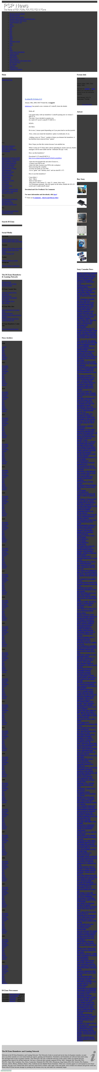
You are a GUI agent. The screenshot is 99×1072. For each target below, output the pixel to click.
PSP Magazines (6, 170)
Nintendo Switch (15, 41)
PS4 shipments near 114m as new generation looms (86, 562)
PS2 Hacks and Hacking (9, 204)
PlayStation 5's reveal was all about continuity (86, 707)
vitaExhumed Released (84, 1014)
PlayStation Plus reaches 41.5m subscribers (85, 760)
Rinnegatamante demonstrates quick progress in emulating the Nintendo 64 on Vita (87, 811)
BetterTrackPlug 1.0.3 (84, 853)
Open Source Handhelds (17, 52)
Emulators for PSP (7, 193)
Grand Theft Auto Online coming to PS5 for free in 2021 (87, 693)
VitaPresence (81, 830)
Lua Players (5, 182)
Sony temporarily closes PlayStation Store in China (85, 779)
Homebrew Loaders (8, 180)
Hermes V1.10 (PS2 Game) (85, 535)
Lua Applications (7, 186)
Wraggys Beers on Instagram (10, 266)
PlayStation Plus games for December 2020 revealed (85, 444)
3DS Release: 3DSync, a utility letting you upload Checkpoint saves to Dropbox (87, 955)
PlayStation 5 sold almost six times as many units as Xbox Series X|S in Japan (86, 473)
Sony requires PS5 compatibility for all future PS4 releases (87, 724)
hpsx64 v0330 (81, 544)
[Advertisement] (12, 111)
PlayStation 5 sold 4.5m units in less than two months (86, 289)
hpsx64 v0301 (81, 781)
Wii (11, 48)
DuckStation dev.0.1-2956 (85, 306)
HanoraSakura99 (14, 994)
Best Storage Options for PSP (11, 158)
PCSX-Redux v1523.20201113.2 (82, 538)
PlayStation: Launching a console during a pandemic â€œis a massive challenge (85, 621)
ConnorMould (13, 996)
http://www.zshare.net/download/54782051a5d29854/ (45, 158)
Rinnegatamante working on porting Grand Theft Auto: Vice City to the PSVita (86, 526)
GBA (11, 45)
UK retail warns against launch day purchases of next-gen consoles (86, 589)
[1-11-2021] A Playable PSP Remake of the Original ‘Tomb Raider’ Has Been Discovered (87, 330)
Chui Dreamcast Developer (10, 329)
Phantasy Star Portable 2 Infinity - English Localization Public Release (86, 553)
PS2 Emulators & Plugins (9, 199)
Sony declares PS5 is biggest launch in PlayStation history (86, 447)
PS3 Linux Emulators (8, 146)
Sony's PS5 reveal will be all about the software (86, 753)
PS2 (11, 34)
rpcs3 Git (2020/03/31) (84, 886)
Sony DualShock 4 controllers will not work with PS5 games (86, 647)
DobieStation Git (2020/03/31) (86, 884)
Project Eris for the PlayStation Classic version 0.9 (87, 855)
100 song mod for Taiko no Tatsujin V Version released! (86, 867)
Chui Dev (13, 66)
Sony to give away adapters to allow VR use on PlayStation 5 (87, 571)
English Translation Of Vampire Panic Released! (85, 629)
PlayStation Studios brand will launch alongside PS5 (87, 773)
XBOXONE (13, 57)
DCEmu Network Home (17, 14)
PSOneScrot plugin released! (86, 870)
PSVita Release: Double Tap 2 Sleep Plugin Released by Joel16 (87, 521)
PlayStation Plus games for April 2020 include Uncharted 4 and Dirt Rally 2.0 (86, 845)
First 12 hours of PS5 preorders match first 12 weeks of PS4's (87, 558)
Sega (11, 24)
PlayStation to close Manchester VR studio (84, 994)
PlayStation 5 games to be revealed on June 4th (85, 740)
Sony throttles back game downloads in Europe (85, 925)
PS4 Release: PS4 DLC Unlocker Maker (84, 286)
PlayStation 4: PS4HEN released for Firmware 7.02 (86, 376)
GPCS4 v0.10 (81, 986)
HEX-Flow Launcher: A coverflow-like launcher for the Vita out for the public (87, 506)
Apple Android (14, 54)
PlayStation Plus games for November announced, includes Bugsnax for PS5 (85, 547)
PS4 (11, 31)
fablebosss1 (28, 106)
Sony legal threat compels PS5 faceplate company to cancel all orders (87, 584)
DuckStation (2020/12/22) (85, 370)
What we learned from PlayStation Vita (84, 324)
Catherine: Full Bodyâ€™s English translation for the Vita (87, 815)
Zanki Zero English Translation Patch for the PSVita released (85, 511)
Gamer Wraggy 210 (16, 22)
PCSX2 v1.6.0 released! (84, 776)
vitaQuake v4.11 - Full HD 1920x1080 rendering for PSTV (85, 785)
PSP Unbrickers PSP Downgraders (7, 174)
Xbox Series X (14, 59)
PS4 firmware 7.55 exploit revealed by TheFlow (85, 317)
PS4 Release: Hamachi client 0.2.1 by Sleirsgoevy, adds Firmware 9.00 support (86, 278)
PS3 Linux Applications (9, 149)
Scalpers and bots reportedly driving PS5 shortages (86, 451)
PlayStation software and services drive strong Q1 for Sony (86, 651)
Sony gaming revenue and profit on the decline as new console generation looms (86, 1004)
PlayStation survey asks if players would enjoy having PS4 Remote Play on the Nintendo (86, 1010)
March (4, 355)
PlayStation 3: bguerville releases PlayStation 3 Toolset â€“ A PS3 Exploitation (86, 894)
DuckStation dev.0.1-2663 (85, 355)
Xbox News (5, 303)
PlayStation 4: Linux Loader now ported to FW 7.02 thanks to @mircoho (87, 363)
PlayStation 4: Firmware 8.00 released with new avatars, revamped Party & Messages (86, 500)
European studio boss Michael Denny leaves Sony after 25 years (87, 908)
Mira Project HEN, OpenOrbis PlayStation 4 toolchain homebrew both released (87, 769)
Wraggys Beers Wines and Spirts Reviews (22, 19)
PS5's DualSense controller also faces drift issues (86, 300)
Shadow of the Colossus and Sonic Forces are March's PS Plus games (86, 950)
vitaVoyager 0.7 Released (85, 861)
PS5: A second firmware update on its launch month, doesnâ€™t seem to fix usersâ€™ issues (86, 437)
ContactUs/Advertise (16, 69)
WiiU (11, 50)
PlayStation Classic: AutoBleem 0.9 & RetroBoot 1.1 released (86, 793)
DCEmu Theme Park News (18, 21)
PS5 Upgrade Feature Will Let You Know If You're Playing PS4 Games (87, 358)
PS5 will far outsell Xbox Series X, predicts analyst (85, 690)
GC (11, 47)
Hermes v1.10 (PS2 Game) (85, 614)
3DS (11, 36)
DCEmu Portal (6, 282)
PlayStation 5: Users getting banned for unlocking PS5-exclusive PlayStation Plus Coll (87, 431)
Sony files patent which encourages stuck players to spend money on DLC (86, 978)
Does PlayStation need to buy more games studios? (86, 593)
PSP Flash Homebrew (8, 165)
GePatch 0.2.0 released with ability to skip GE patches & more (86, 495)
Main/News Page (7, 80)
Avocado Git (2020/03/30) (85, 882)
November (5, 368)
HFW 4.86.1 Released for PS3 (86, 875)
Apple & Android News (9, 292)
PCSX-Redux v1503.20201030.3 (83, 541)
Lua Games (5, 184)
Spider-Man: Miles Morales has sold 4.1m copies (86, 293)
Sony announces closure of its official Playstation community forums (87, 967)
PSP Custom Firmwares (9, 163)
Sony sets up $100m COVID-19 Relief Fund (86, 850)
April (3, 354)
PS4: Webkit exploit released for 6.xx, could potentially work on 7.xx (86, 410)
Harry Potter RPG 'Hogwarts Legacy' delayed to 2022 (86, 321)
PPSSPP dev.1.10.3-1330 (85, 407)
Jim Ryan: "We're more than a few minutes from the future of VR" (87, 575)
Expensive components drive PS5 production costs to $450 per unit (86, 972)
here (55, 194)
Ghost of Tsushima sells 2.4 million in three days (85, 638)
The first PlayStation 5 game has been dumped (86, 454)
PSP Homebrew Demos (9, 168)
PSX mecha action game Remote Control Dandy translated (85, 478)
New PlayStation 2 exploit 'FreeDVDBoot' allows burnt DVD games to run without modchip (86, 678)
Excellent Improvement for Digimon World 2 (86, 348)
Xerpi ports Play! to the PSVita (87, 877)
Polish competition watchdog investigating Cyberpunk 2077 (87, 334)
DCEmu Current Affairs (17, 17)
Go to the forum (87, 104)
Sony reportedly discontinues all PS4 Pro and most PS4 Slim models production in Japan (87, 342)
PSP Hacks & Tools (8, 166)
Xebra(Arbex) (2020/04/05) (86, 825)
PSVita (12, 26)
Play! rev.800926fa (83, 346)
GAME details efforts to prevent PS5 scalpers (85, 308)
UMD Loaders (6, 179)
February (4, 357)
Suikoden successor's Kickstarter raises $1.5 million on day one (86, 642)
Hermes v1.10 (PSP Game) (85, 797)
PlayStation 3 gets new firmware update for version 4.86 (86, 889)
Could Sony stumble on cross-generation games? (86, 655)
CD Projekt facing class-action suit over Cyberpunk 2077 (87, 368)
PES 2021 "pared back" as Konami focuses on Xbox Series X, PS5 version (86, 659)
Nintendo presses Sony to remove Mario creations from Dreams (86, 920)
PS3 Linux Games (7, 148)
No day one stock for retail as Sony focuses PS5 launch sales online (86, 598)
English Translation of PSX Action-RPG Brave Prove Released (86, 1019)
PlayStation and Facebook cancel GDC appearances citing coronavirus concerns (86, 962)
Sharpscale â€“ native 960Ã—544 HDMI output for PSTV (87, 841)
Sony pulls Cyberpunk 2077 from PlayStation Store (86, 399)
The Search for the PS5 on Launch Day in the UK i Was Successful (86, 467)
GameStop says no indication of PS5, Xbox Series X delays (86, 916)
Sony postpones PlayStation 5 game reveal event (86, 728)
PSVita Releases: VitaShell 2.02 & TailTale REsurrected (87, 1027)
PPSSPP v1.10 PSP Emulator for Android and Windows (86, 683)
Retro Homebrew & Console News (20, 61)
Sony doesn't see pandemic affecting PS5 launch (85, 904)
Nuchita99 (12, 998)
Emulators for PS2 (7, 203)
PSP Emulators (6, 177)
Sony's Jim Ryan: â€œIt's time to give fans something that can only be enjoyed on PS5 (87, 745)
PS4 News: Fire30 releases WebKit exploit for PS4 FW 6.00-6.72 (86, 1038)
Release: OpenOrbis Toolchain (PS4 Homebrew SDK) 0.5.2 (87, 274)
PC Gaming (13, 64)
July (3, 348)
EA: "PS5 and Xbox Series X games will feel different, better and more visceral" (87, 715)
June (3, 350)
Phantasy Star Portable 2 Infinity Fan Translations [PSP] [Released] (85, 532)
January (4, 359)
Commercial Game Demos (10, 189)
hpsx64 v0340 (81, 327)
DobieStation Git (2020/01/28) (86, 1016)
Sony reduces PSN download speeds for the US (86, 912)
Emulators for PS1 (7, 213)
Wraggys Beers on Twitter (10, 260)
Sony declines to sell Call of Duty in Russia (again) (86, 879)
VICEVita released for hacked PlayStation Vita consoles (87, 859)
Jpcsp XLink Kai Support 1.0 (86, 457)
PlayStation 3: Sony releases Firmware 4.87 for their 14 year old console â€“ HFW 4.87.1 (86, 421)
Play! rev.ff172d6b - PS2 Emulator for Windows (85, 414)
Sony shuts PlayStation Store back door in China (86, 732)
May (3, 352)
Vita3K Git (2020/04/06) (84, 828)
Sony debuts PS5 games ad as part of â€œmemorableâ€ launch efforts (86, 611)
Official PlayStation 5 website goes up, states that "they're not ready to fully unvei (86, 998)
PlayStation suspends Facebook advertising (84, 673)
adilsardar (12, 1001)
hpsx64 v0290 (81, 929)
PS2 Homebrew (7, 201)
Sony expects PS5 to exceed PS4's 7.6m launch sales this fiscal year (86, 566)
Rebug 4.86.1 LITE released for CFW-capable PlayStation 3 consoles (86, 837)
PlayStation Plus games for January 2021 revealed (85, 352)
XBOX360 (13, 55)
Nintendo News (7, 296)
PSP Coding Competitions (10, 191)
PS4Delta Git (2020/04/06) (85, 827)
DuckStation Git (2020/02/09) (86, 990)
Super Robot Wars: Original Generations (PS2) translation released (86, 394)
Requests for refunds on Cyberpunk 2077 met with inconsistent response (85, 403)
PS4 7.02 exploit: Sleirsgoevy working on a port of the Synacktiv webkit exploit (86, 384)
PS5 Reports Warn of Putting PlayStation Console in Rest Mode (86, 486)
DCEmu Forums (15, 15)
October (4, 369)
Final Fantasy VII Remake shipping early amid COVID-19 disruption (86, 899)
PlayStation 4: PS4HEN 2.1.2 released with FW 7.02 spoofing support (86, 983)
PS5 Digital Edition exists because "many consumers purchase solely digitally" (85, 703)
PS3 (11, 33)
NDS (11, 38)
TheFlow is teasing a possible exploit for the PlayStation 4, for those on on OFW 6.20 (86, 934)
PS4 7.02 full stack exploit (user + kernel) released (85, 380)
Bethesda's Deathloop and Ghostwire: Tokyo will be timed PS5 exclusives (85, 698)
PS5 (11, 29)
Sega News (5, 294)
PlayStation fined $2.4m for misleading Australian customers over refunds (86, 736)
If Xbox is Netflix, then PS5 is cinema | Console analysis (86, 602)
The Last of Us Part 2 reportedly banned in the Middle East (85, 764)
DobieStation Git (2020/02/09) (86, 988)
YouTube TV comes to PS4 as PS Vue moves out (86, 1024)
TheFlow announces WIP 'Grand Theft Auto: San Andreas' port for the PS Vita (86, 313)
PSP (11, 27)
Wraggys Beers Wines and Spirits (12, 241)
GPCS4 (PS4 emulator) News (86, 992)
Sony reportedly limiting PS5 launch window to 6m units (86, 806)
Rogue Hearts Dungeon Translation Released (84, 626)
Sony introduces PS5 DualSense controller (84, 819)
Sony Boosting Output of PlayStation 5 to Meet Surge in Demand (87, 665)
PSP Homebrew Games (9, 161)
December (5, 366)
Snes (11, 43)
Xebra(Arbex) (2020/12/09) (86, 417)
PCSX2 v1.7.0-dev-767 (84, 391)
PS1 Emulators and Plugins (10, 211)
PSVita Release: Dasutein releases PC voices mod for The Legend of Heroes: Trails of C (86, 944)
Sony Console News (8, 301)
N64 (11, 40)
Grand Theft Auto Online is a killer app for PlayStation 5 (86, 711)
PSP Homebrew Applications (11, 160)
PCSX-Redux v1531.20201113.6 (82, 491)
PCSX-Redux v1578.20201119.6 (82, 460)
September (5, 371)
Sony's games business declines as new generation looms (87, 749)
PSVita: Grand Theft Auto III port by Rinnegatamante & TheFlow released (86, 516)
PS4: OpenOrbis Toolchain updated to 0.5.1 (86, 463)
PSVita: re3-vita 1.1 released (86, 442)
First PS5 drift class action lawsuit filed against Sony (85, 303)
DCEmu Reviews (15, 62)
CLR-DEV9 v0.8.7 (83, 927)
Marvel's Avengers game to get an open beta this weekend (87, 617)
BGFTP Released (82, 959)
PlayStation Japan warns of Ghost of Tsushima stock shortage (86, 633)
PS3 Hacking (6, 151)
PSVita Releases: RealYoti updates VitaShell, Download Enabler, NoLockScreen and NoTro (86, 1032)
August (4, 347)
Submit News (14, 67)
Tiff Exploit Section (8, 172)
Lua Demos (5, 187)
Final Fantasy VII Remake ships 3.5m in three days (85, 799)
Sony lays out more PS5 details (87, 931)
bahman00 (12, 999)
